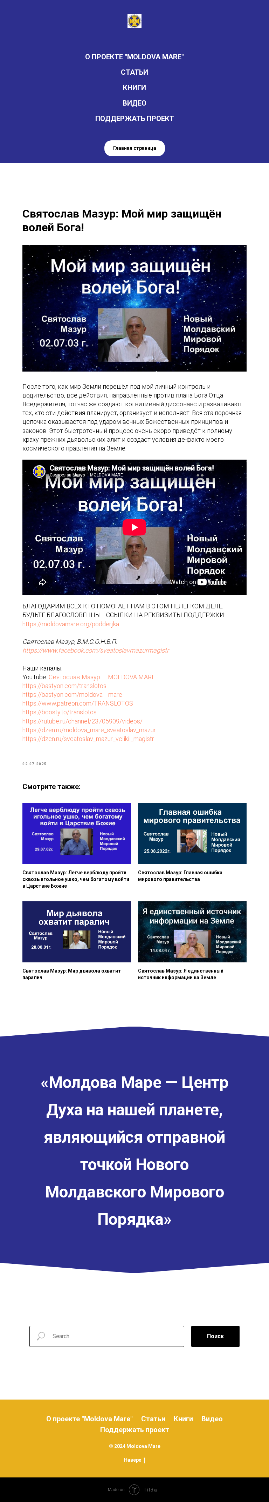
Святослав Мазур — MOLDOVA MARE (102, 677)
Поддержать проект (134, 1430)
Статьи (153, 1419)
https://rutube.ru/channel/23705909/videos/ (82, 721)
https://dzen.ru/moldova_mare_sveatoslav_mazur (89, 730)
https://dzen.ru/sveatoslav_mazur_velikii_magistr (88, 738)
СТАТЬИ (134, 72)
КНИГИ (134, 88)
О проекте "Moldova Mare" (89, 1419)
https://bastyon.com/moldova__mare (72, 694)
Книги (183, 1419)
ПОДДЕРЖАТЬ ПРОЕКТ (134, 118)
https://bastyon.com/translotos (64, 685)
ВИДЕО (134, 103)
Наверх (132, 1460)
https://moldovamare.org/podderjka (70, 624)
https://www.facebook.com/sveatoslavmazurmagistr (95, 650)
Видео (212, 1419)
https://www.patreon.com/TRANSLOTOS (77, 703)
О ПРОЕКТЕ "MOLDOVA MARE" (134, 57)
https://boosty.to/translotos (59, 712)
